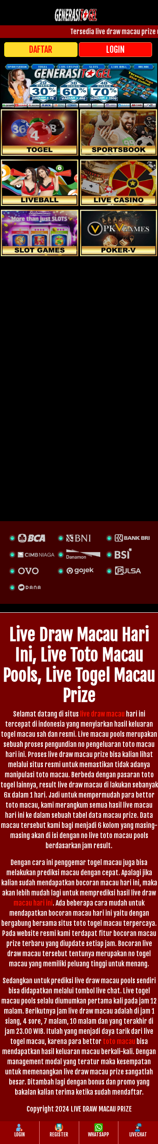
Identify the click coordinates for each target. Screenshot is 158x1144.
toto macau (119, 1041)
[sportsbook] (39, 183)
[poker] (39, 233)
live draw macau (102, 714)
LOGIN (115, 49)
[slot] (119, 132)
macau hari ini (33, 903)
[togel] (39, 132)
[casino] (119, 183)
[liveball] (119, 233)
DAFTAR (40, 49)
